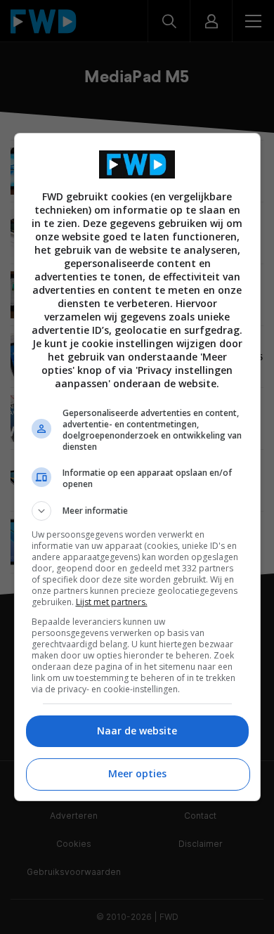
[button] (137, 511)
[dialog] (137, 467)
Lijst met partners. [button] (112, 602)
